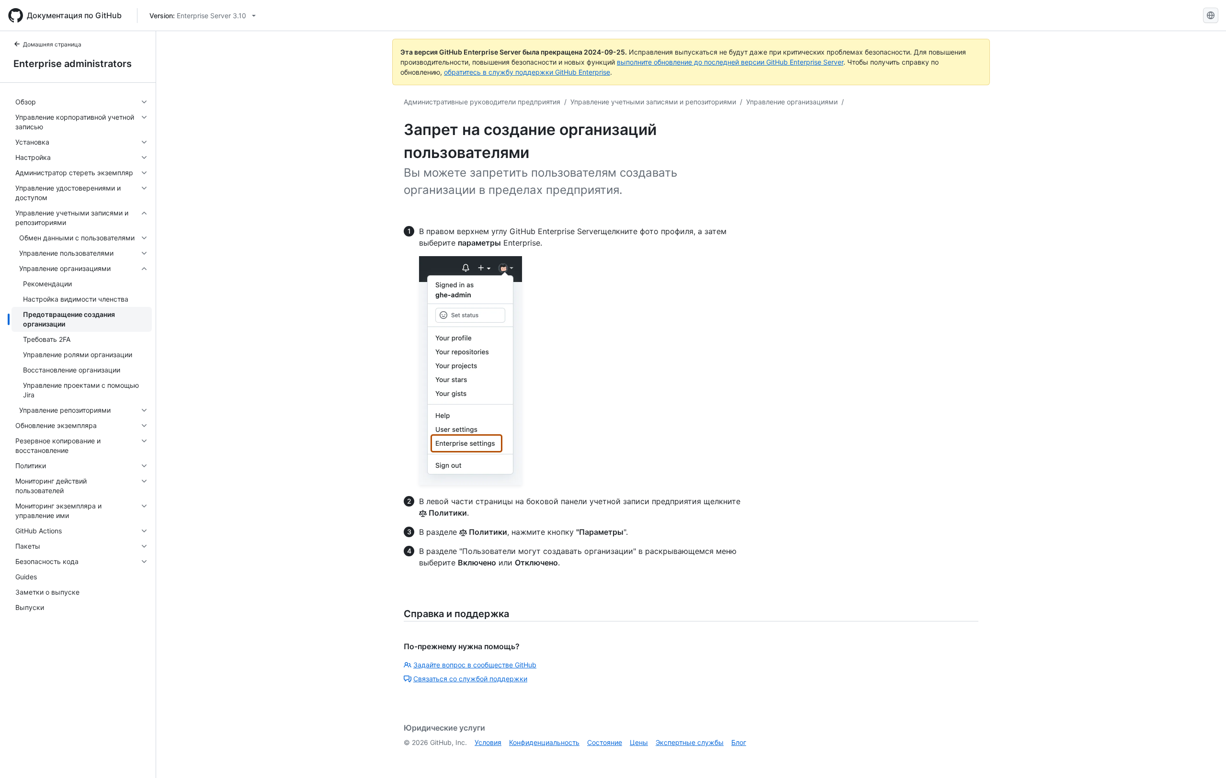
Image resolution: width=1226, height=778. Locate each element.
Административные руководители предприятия (482, 102)
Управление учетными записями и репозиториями (653, 102)
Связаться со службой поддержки (470, 679)
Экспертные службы (690, 742)
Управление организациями (792, 102)
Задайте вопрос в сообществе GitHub (474, 665)
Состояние (604, 742)
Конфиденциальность (544, 742)
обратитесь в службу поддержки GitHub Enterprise (527, 72)
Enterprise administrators (72, 63)
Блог (738, 742)
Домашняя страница (52, 44)
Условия (488, 742)
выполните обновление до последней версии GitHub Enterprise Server (730, 62)
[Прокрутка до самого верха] (1205, 757)
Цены (639, 742)
